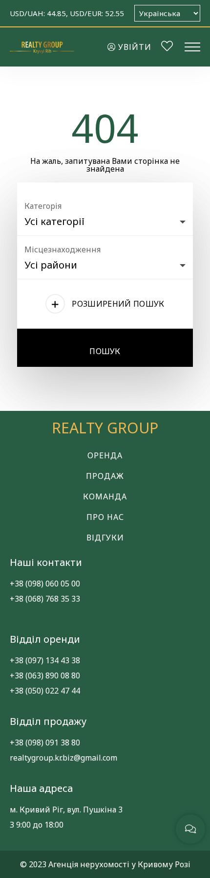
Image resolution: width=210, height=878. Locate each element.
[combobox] (105, 219)
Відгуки (105, 537)
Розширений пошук (118, 303)
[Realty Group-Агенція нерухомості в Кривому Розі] (42, 46)
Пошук (105, 351)
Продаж (105, 476)
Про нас (105, 517)
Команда (105, 496)
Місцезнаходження (62, 249)
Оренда (105, 455)
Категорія (43, 206)
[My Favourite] (167, 47)
